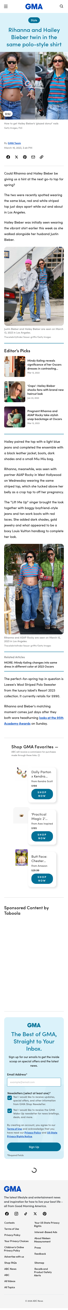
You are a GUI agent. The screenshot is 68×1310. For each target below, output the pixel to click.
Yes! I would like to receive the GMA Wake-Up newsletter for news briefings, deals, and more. (36, 1113)
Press (37, 1247)
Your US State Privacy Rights (46, 1224)
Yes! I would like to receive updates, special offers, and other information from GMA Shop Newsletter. (34, 1100)
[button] (6, 6)
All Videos (9, 1281)
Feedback (40, 1253)
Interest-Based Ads (45, 1232)
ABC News (10, 1269)
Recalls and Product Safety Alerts (43, 1272)
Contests (9, 1222)
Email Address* (17, 1074)
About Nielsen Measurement (42, 1239)
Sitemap (39, 1262)
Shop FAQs (10, 1262)
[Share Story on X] (16, 157)
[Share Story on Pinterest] (25, 157)
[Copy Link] (41, 157)
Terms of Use (14, 1128)
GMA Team (14, 143)
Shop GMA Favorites (32, 746)
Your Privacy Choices (16, 1241)
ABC (6, 1275)
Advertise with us (14, 1256)
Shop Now (42, 794)
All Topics (9, 1287)
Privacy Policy (32, 1132)
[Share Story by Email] (33, 157)
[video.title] (34, 86)
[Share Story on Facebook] (8, 157)
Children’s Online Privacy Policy (14, 1248)
